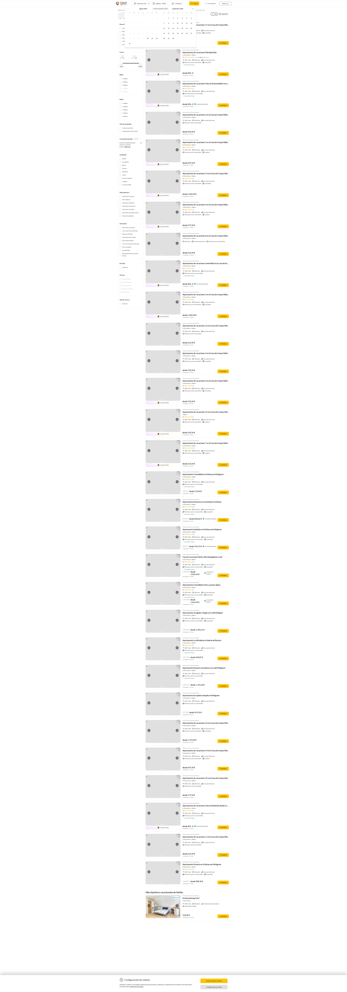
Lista (215, 14)
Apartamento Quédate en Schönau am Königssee (202, 529)
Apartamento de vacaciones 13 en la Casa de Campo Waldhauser (208, 173)
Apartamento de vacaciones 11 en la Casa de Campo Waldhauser (208, 837)
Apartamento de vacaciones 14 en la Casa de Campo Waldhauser (208, 750)
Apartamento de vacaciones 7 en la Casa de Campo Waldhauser (208, 443)
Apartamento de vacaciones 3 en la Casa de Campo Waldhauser (208, 294)
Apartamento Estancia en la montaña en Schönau (202, 502)
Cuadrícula (224, 14)
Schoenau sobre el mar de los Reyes (196, 10)
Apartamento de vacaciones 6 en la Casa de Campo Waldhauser (208, 115)
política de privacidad (136, 986)
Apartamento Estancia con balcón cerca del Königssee (204, 668)
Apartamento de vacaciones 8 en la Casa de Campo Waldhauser (208, 236)
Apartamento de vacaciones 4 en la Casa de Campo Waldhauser (208, 353)
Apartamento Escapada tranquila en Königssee (201, 695)
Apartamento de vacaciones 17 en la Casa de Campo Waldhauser (208, 25)
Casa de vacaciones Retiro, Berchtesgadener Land (202, 557)
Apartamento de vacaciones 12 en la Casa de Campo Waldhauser (208, 326)
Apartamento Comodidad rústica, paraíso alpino (201, 585)
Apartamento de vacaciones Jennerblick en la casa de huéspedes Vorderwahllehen (215, 263)
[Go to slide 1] (161, 71)
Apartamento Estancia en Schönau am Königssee (202, 864)
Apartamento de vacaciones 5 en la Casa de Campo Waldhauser (208, 142)
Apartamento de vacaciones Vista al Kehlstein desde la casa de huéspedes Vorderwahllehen (219, 806)
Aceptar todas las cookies (214, 981)
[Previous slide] (148, 59)
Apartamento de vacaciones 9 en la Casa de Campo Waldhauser (208, 205)
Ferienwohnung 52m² (191, 898)
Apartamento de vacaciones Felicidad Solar (200, 52)
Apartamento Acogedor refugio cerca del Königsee (203, 613)
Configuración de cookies (214, 987)
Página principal (122, 10)
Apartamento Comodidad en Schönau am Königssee (203, 474)
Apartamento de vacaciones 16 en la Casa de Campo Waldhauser (208, 723)
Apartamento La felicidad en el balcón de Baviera (202, 640)
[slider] (121, 63)
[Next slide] (177, 59)
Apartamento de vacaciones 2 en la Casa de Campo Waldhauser (208, 381)
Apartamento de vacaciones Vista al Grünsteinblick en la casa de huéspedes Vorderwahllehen (220, 83)
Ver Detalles (223, 43)
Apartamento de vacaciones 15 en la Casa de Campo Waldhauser (208, 412)
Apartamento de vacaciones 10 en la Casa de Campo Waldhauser (208, 778)
